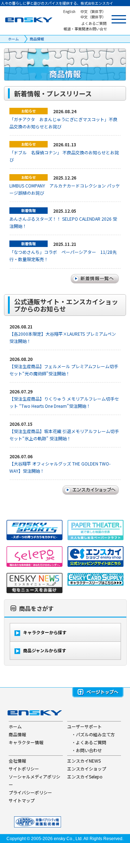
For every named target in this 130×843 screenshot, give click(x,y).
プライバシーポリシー (30, 792)
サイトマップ (22, 800)
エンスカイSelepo (85, 776)
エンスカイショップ (86, 768)
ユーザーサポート (84, 726)
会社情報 (17, 761)
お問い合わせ (89, 750)
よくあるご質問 (91, 742)
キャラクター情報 (26, 742)
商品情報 (37, 38)
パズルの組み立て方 (95, 734)
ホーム (13, 38)
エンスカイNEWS (84, 761)
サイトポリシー (24, 768)
